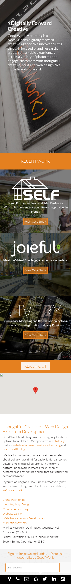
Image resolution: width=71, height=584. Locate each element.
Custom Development (26, 431)
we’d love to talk (13, 490)
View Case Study (35, 221)
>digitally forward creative (30, 26)
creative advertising (48, 445)
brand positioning (14, 449)
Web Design (56, 426)
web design (45, 65)
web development (24, 445)
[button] (35, 390)
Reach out (35, 366)
